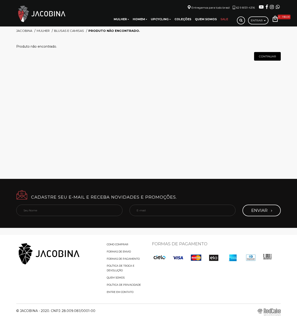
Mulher (121, 19)
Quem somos (206, 19)
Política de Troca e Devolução (120, 268)
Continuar (267, 56)
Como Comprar (117, 244)
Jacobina (24, 31)
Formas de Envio (119, 251)
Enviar (260, 210)
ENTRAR (257, 20)
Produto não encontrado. (114, 31)
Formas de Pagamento (123, 258)
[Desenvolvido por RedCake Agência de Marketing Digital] (269, 312)
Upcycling (160, 19)
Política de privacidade (124, 284)
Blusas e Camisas (69, 31)
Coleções (182, 19)
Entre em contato (120, 292)
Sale (224, 19)
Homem (139, 19)
